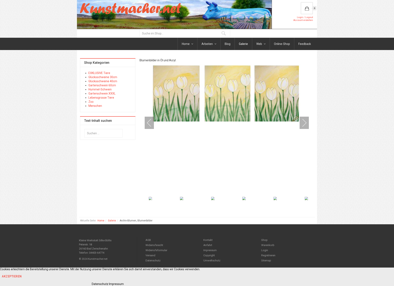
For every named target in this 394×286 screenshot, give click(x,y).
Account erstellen (303, 20)
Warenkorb (267, 245)
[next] (301, 123)
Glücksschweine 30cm (102, 77)
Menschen (95, 105)
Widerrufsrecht (154, 245)
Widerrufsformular (156, 250)
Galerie (243, 44)
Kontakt (208, 240)
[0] (307, 8)
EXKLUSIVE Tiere (99, 73)
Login (264, 250)
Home (186, 44)
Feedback (304, 44)
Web (259, 44)
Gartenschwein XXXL (102, 93)
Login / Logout (305, 17)
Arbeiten (207, 44)
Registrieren (268, 255)
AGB (148, 240)
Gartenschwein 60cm (102, 85)
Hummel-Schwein (100, 89)
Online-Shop (282, 44)
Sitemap (266, 260)
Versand (150, 255)
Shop (264, 240)
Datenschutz (152, 260)
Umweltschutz (211, 260)
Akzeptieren (12, 276)
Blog (227, 44)
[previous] (152, 123)
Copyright (209, 255)
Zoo (91, 101)
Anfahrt (207, 245)
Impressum (210, 250)
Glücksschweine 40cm (102, 81)
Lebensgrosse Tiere (101, 97)
